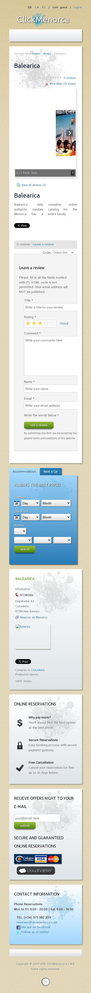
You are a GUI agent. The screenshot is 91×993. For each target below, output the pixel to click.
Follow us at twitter (35, 932)
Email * (29, 398)
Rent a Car (51, 471)
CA (37, 7)
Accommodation (24, 471)
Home (36, 54)
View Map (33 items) (63, 84)
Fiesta (43, 19)
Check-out (21, 511)
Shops (47, 54)
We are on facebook (35, 927)
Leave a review (43, 244)
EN (30, 7)
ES (44, 7)
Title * (28, 300)
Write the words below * (41, 415)
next (61, 133)
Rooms (19, 525)
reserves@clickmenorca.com (37, 922)
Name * (29, 382)
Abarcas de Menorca (33, 617)
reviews (70, 78)
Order (47, 252)
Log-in (78, 7)
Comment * (32, 333)
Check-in (20, 497)
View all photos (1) (33, 185)
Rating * (30, 317)
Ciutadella (37, 670)
